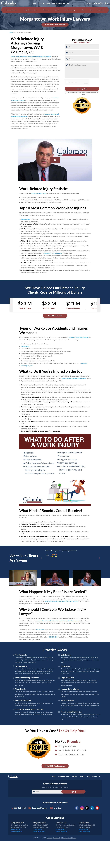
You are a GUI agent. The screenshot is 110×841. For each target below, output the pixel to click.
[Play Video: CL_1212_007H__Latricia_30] (23, 578)
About (83, 10)
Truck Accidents (21, 666)
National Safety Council (38, 193)
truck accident (57, 253)
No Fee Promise (63, 776)
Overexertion (25, 219)
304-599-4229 (15, 829)
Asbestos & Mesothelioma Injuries (29, 709)
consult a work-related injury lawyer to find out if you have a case (58, 621)
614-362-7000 (60, 829)
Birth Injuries (66, 655)
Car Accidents (21, 655)
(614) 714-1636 (83, 829)
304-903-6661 (37, 829)
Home (11, 32)
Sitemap (74, 838)
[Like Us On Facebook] (77, 808)
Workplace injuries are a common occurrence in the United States (31, 56)
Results (57, 10)
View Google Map (16, 831)
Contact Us (100, 10)
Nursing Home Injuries (70, 689)
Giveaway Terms (66, 838)
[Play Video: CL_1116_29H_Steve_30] (55, 578)
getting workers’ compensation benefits (74, 378)
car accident (48, 253)
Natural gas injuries (27, 366)
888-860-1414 (101, 3)
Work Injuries (20, 689)
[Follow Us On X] (87, 808)
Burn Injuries (66, 666)
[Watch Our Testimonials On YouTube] (97, 808)
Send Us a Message (39, 808)
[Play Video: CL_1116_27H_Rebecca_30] (86, 578)
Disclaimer (50, 838)
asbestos (84, 363)
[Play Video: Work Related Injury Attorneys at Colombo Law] (55, 160)
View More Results (55, 316)
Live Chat (58, 808)
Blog (91, 10)
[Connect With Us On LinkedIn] (92, 808)
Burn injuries (25, 346)
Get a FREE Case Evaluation (55, 25)
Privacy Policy (57, 838)
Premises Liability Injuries (71, 712)
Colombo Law (40, 630)
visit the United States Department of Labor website (61, 601)
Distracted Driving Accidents (27, 678)
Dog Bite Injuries (67, 678)
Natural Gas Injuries (23, 700)
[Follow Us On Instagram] (82, 808)
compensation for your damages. (79, 337)
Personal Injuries (67, 700)
